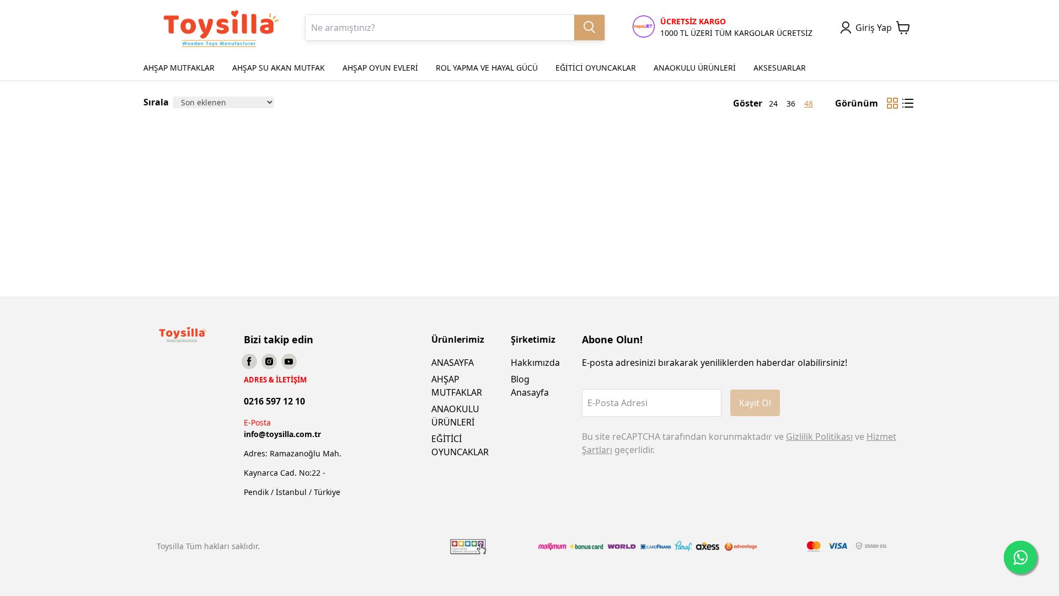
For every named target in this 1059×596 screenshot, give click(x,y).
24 (773, 103)
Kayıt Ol (755, 403)
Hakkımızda (535, 362)
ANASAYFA (452, 362)
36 (791, 103)
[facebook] (249, 361)
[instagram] (269, 361)
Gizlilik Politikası (819, 436)
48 (808, 103)
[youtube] (289, 361)
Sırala (156, 102)
